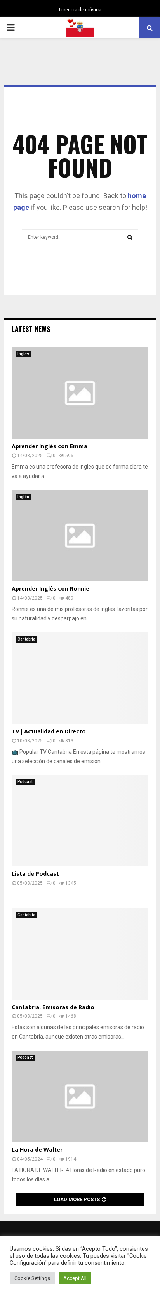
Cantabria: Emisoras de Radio (53, 1007)
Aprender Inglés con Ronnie (50, 589)
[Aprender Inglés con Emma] (80, 393)
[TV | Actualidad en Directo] (80, 678)
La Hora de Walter (37, 1150)
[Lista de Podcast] (80, 820)
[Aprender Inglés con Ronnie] (80, 536)
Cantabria (26, 639)
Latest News (31, 329)
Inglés (23, 354)
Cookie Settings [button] (32, 1278)
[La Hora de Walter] (80, 1096)
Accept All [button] (75, 1278)
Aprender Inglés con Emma (49, 446)
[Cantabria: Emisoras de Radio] (80, 954)
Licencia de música (80, 9)
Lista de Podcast (35, 874)
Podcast (25, 781)
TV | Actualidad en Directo (49, 731)
